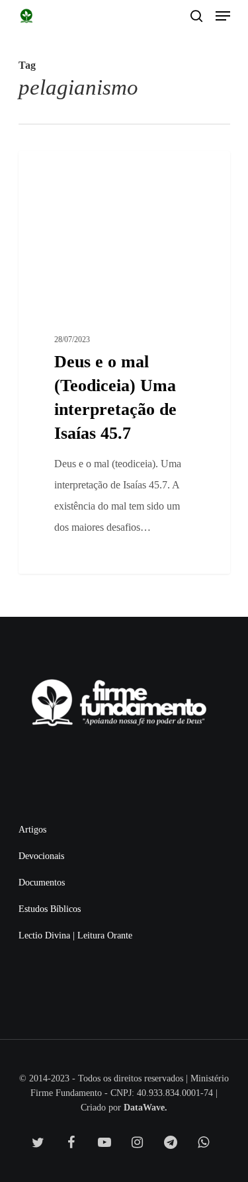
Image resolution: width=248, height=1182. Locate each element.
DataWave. (145, 1108)
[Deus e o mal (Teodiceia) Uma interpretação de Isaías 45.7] (124, 362)
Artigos (32, 830)
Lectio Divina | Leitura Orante (75, 935)
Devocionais (41, 856)
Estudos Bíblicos (50, 909)
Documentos (42, 882)
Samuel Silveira (69, 166)
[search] (196, 16)
